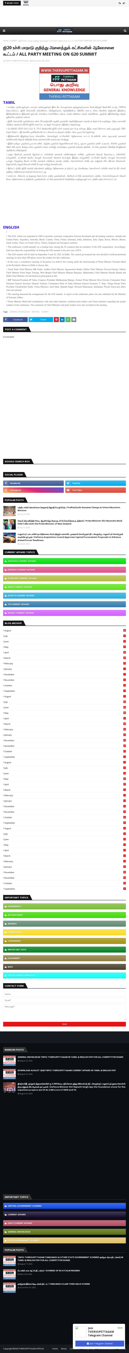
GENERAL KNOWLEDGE (20, 311)
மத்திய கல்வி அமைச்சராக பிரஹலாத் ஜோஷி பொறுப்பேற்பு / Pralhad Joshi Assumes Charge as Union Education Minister (69, 509)
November (65, 680)
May (65, 647)
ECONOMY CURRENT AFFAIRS (22, 578)
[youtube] (95, 490)
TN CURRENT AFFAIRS (18, 604)
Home (6, 40)
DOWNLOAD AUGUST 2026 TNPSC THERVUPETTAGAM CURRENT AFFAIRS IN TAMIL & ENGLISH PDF (67, 1070)
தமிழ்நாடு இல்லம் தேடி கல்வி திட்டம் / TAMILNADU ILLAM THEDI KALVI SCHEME (54, 1283)
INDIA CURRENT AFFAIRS (20, 587)
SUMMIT (13, 40)
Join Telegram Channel (101, 1343)
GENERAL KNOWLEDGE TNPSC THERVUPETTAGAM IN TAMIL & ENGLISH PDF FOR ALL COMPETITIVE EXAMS (70, 1057)
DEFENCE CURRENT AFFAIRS (21, 569)
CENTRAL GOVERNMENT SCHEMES (25, 1205)
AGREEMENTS (14, 906)
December (65, 674)
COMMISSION (15, 932)
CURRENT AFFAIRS (17, 1214)
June (65, 641)
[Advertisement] (64, 17)
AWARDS (12, 923)
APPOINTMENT (15, 915)
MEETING (35, 311)
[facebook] (33, 483)
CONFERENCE (14, 941)
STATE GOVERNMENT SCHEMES (23, 1240)
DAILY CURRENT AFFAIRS (20, 1223)
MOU (10, 966)
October (65, 685)
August (65, 630)
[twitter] (95, 483)
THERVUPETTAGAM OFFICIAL (31, 1348)
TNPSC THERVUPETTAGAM (16, 61)
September (65, 691)
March (65, 658)
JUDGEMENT (14, 958)
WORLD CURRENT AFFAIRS (21, 612)
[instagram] (33, 490)
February (65, 663)
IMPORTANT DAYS (17, 949)
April (65, 652)
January (65, 669)
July (65, 636)
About (64, 1348)
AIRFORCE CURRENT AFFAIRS (22, 561)
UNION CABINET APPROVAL (21, 975)
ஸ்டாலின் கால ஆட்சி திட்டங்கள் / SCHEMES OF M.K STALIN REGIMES (49, 1270)
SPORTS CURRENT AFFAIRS (21, 595)
